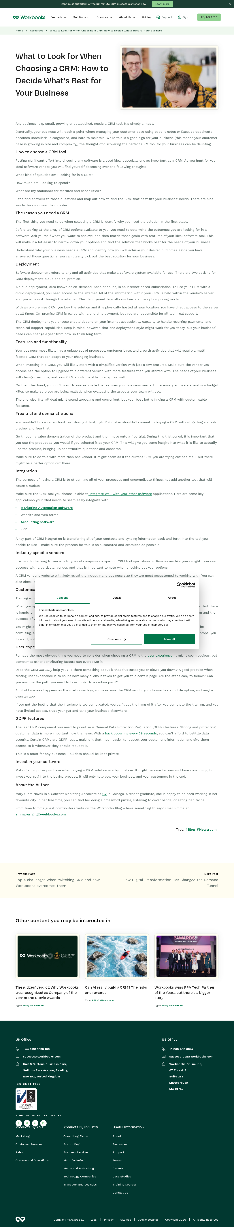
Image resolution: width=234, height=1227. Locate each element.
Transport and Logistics (80, 1184)
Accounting (71, 1144)
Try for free (209, 17)
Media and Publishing (78, 1168)
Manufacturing (73, 1160)
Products (56, 17)
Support (118, 1152)
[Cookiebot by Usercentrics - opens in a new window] (179, 585)
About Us (125, 17)
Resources (36, 30)
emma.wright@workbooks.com (41, 814)
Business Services (75, 1152)
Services (102, 17)
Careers (118, 1168)
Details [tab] (117, 597)
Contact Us (120, 1192)
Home (19, 30)
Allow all (169, 639)
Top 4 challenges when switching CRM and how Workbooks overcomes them (58, 883)
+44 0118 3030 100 (36, 1049)
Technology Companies (79, 1176)
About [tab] (172, 597)
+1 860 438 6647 (181, 1049)
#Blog (190, 829)
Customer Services (29, 1144)
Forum (117, 1160)
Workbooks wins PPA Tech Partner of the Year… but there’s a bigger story (184, 992)
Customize (114, 639)
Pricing (146, 17)
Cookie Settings (148, 1219)
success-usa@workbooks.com (191, 1056)
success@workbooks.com (42, 1056)
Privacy (109, 1219)
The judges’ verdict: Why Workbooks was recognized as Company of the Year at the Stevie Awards (47, 992)
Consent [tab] (62, 597)
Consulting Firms (75, 1136)
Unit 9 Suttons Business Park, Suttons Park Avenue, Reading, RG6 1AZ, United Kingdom (45, 1070)
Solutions (79, 17)
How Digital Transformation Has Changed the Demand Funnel (170, 883)
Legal (93, 1219)
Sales (19, 1152)
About (117, 1136)
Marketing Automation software (47, 508)
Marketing (23, 1136)
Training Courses (125, 1184)
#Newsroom (207, 829)
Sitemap (125, 1219)
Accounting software (37, 522)
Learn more (162, 4)
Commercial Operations (32, 1160)
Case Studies (122, 1176)
